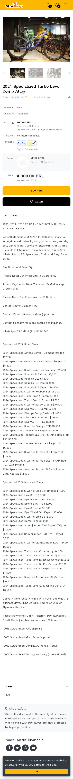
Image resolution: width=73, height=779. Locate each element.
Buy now (36, 190)
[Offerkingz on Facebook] (9, 747)
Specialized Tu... (20, 97)
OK (36, 771)
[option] (36, 39)
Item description (15, 215)
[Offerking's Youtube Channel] (33, 747)
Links (9, 686)
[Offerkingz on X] (17, 747)
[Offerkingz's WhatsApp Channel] (25, 747)
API (8, 695)
